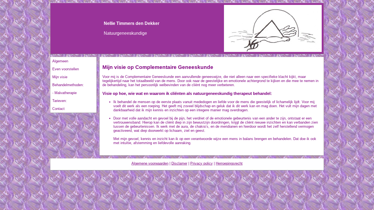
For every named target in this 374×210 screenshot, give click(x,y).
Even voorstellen (65, 69)
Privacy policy (201, 163)
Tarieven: (59, 101)
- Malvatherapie (64, 93)
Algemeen (60, 61)
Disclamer (179, 163)
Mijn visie (59, 77)
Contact (58, 109)
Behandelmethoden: (68, 85)
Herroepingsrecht (229, 163)
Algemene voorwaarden (149, 163)
